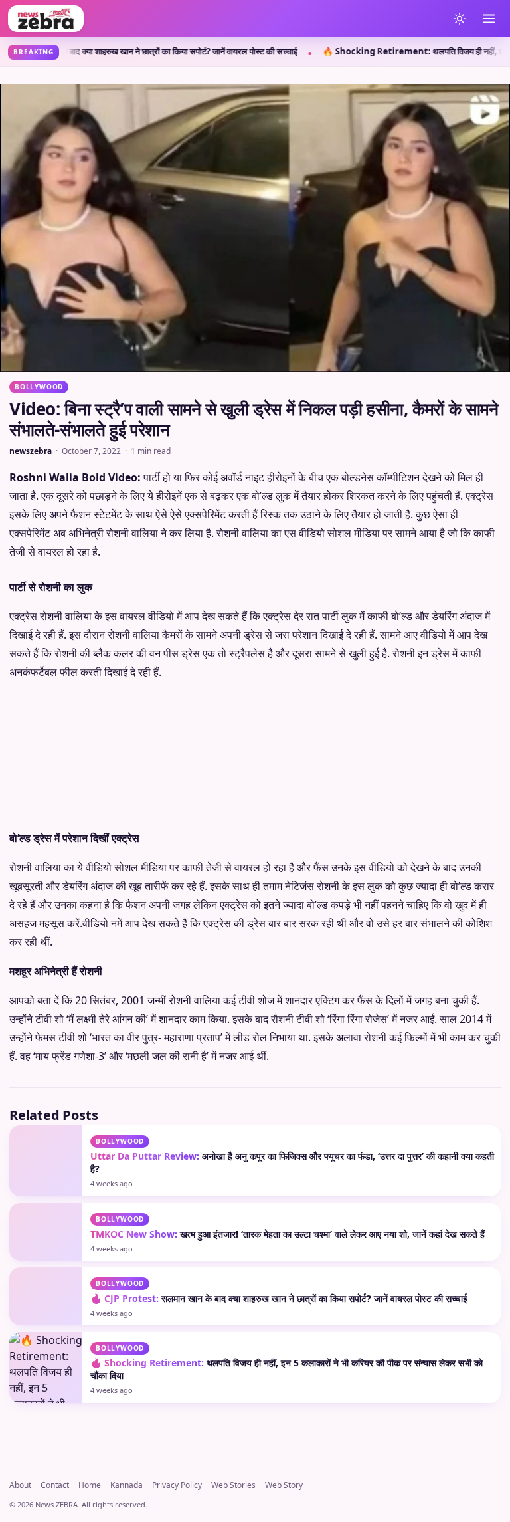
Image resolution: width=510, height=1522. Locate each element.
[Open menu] (488, 18)
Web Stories (233, 1485)
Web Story (284, 1485)
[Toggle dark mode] (459, 18)
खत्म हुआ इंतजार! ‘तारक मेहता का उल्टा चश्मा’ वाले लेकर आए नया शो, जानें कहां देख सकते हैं (287, 1234)
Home (89, 1485)
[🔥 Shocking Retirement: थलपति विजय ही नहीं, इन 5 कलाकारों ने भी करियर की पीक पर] (45, 1367)
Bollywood (39, 386)
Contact (55, 1485)
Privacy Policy (177, 1485)
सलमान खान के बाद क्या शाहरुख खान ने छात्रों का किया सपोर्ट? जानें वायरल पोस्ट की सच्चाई (279, 1298)
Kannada (126, 1485)
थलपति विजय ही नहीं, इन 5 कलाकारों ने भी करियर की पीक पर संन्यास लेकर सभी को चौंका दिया (286, 1369)
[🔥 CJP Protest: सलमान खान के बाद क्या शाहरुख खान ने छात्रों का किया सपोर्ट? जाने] (45, 1296)
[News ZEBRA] (224, 18)
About (20, 1485)
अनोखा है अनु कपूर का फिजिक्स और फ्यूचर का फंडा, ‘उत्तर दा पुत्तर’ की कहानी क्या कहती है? (292, 1162)
